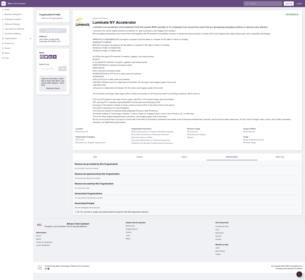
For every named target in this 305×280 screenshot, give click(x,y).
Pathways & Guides (11, 19)
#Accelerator (192, 132)
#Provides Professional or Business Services (150, 134)
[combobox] (263, 3)
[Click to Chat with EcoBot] (299, 274)
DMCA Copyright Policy (294, 266)
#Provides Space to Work (141, 137)
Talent (218, 254)
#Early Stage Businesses (253, 140)
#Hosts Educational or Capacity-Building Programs (152, 132)
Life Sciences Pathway (14, 29)
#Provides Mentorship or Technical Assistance (150, 140)
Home (5, 9)
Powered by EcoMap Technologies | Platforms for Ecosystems (67, 266)
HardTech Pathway (13, 34)
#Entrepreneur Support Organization (90, 143)
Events (5, 48)
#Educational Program (196, 134)
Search (218, 236)
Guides (218, 239)
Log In (299, 3)
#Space (190, 137)
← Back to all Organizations (51, 18)
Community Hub (222, 226)
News (5, 53)
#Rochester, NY (81, 132)
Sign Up (288, 3)
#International (249, 132)
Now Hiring (220, 251)
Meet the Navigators (11, 14)
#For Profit (79, 140)
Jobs (128, 235)
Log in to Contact (53, 31)
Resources (7, 43)
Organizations (9, 38)
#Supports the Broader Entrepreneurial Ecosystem (152, 143)
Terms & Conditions (44, 242)
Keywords (219, 233)
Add (62, 69)
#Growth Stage (249, 143)
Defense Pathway (12, 24)
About (38, 239)
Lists (5, 58)
